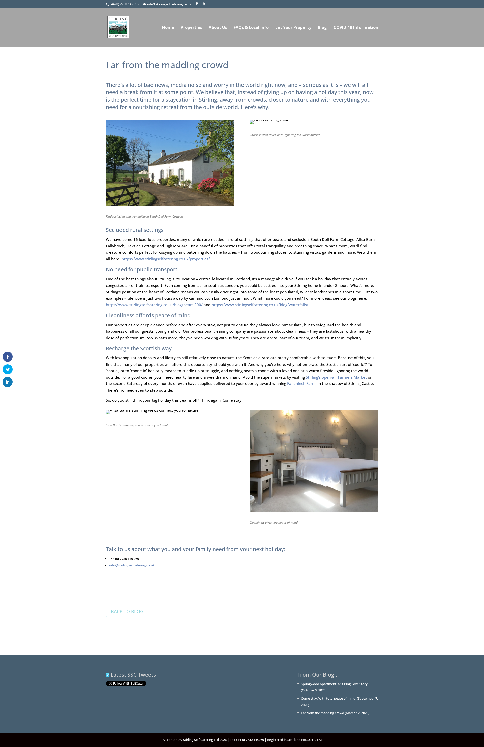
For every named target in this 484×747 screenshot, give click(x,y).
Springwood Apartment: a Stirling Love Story (334, 684)
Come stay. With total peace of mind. (328, 698)
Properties (191, 27)
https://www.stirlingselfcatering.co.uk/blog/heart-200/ (154, 304)
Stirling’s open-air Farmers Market (336, 377)
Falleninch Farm (301, 383)
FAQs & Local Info (251, 27)
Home (168, 27)
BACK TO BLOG (127, 611)
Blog (322, 27)
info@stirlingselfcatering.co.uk (132, 565)
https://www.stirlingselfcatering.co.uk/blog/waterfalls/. (260, 304)
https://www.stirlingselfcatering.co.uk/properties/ (166, 258)
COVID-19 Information (356, 27)
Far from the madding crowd (322, 713)
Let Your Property (293, 27)
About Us (218, 27)
